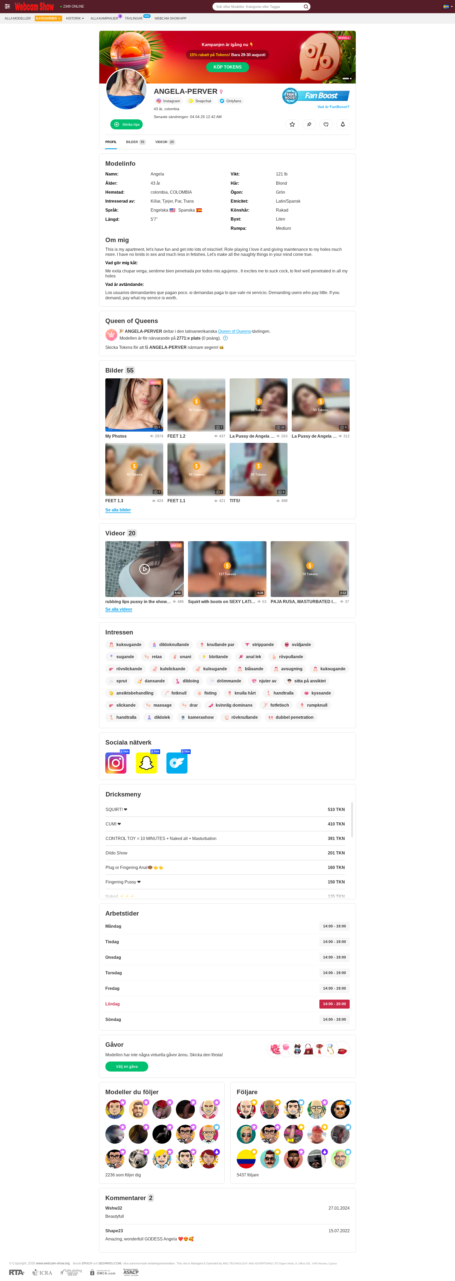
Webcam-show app (170, 18)
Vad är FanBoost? (334, 107)
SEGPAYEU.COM (109, 1263)
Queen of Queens (234, 331)
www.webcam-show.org (53, 1263)
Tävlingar (134, 18)
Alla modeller (18, 18)
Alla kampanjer (104, 18)
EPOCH (87, 1263)
